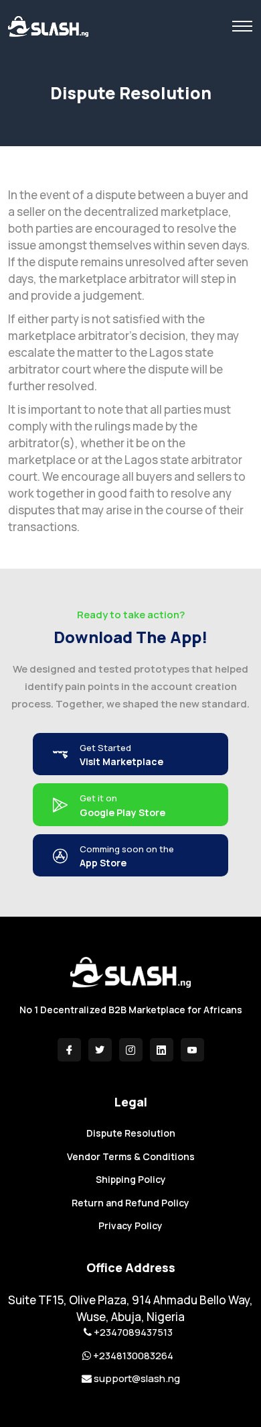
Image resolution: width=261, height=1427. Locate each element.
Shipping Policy (131, 1179)
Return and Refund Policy (130, 1202)
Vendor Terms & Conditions (131, 1156)
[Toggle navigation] (242, 26)
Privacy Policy (130, 1225)
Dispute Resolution (130, 1133)
